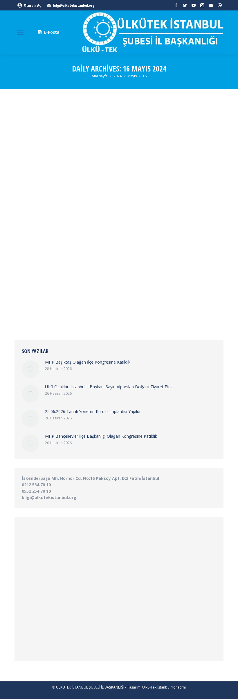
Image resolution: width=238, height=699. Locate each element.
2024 (117, 76)
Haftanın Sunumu (67, 277)
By (108, 277)
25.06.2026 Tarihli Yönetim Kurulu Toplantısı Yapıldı (92, 411)
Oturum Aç (32, 5)
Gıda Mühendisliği (36, 277)
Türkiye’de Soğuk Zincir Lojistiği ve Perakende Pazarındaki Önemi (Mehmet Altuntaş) (115, 264)
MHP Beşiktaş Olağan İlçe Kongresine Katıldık (87, 362)
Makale (88, 277)
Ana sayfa (100, 76)
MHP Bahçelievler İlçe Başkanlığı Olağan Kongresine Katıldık (101, 436)
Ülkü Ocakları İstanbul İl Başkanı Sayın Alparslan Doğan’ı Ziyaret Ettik (109, 386)
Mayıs (132, 76)
